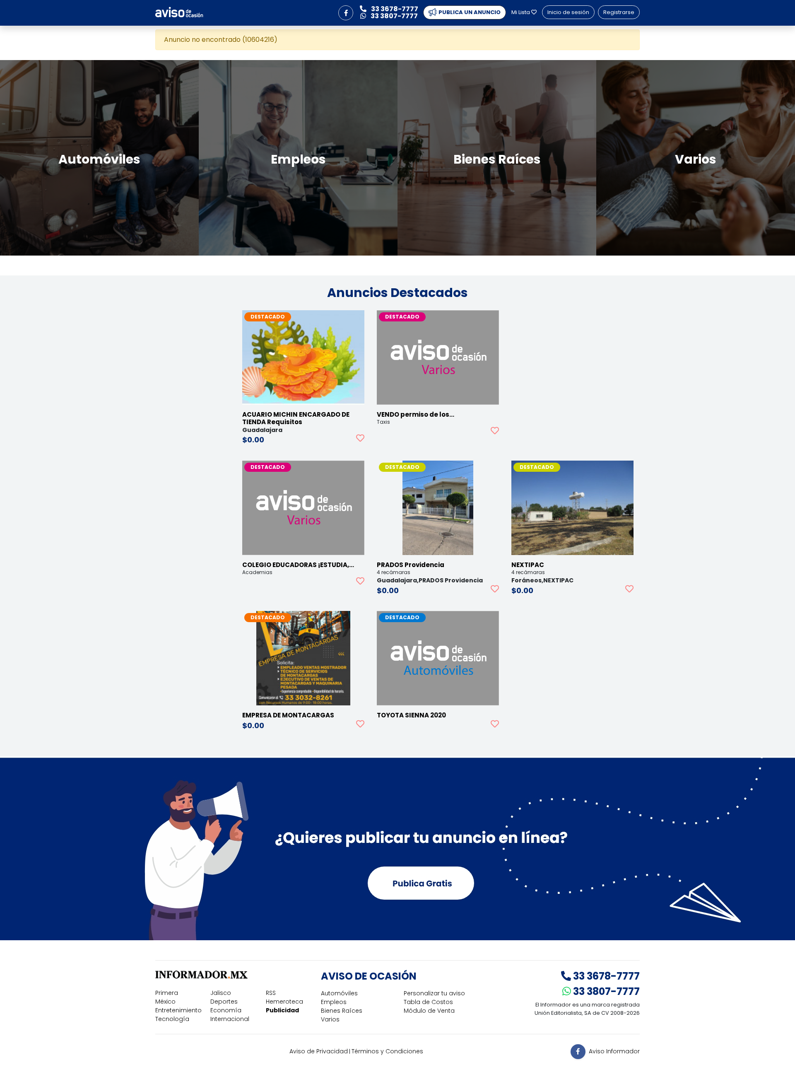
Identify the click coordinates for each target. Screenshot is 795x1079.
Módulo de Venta (429, 1011)
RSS (271, 993)
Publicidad (282, 1010)
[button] (345, 12)
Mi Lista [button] (521, 12)
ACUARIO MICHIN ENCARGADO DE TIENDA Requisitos (295, 418)
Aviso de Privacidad (318, 1051)
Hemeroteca (284, 1001)
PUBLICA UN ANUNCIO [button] (469, 12)
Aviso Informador (614, 1051)
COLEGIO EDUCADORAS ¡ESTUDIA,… (298, 564)
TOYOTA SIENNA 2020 (411, 715)
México (165, 1001)
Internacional (229, 1019)
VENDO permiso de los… (415, 414)
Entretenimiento (178, 1010)
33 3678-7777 (605, 976)
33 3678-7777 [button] (394, 8)
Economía (225, 1010)
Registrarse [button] (618, 12)
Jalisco (220, 993)
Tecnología (172, 1019)
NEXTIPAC (527, 564)
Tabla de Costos (428, 1002)
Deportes (224, 1001)
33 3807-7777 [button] (393, 15)
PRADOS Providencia (410, 564)
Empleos (334, 1002)
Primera (166, 993)
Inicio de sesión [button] (568, 12)
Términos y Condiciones (387, 1051)
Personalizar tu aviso (434, 993)
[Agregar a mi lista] (360, 438)
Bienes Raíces (341, 1011)
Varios (330, 1019)
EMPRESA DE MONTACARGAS (288, 715)
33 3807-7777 (605, 991)
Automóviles (339, 993)
